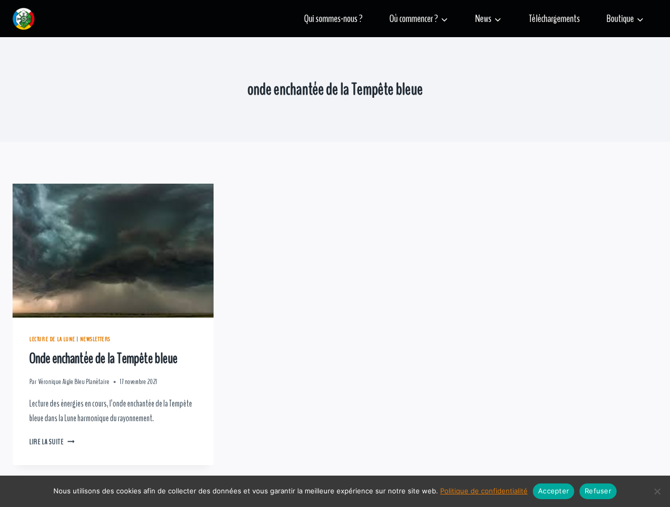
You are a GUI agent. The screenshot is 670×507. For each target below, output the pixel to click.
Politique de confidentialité (484, 491)
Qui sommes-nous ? (333, 19)
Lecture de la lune (52, 339)
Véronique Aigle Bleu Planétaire (73, 382)
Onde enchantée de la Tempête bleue (103, 358)
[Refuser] (657, 491)
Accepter (553, 491)
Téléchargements (554, 19)
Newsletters (95, 339)
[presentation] (113, 251)
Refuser (598, 491)
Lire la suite (51, 442)
